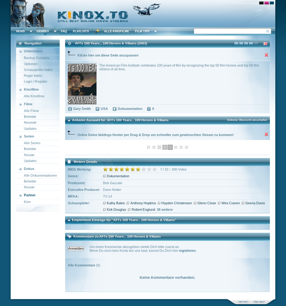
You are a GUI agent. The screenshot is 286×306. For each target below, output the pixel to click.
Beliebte (30, 116)
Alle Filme (31, 111)
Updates (30, 128)
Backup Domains (36, 58)
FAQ (64, 31)
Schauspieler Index (38, 70)
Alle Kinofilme (116, 31)
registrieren (187, 250)
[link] (143, 13)
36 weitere (165, 209)
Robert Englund (143, 209)
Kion (27, 202)
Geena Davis (255, 203)
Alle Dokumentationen (40, 175)
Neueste (30, 122)
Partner (30, 195)
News (20, 31)
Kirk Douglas (116, 209)
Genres (43, 31)
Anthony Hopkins (143, 203)
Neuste (29, 155)
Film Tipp (142, 31)
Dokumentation (118, 176)
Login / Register (35, 81)
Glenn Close (206, 203)
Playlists (81, 31)
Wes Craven (231, 203)
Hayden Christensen (176, 203)
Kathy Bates (116, 203)
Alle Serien (32, 143)
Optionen (30, 64)
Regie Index (33, 75)
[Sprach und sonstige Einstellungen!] (97, 31)
